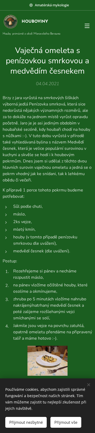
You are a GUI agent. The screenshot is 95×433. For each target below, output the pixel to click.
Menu (87, 25)
